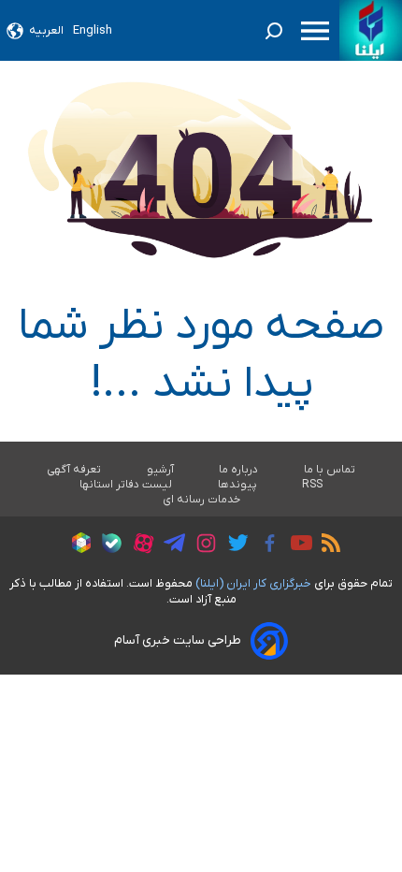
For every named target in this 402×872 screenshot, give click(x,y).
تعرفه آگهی (74, 469)
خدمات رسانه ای (201, 499)
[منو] (315, 31)
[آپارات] (138, 546)
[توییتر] (233, 545)
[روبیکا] (77, 545)
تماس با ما (330, 469)
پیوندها (237, 484)
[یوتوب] (296, 545)
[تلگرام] (169, 545)
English (92, 30)
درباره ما (239, 469)
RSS (312, 484)
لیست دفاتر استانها (126, 484)
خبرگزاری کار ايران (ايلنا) (253, 583)
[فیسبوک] (265, 545)
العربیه (46, 30)
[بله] (107, 545)
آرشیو (160, 469)
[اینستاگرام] (201, 545)
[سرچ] (274, 31)
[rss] (326, 545)
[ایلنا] (370, 30)
